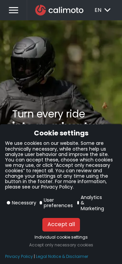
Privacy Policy (19, 256)
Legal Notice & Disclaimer (62, 256)
